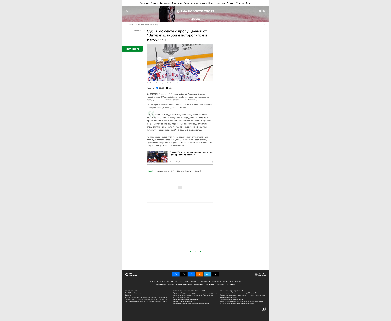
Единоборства (205, 281)
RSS (227, 284)
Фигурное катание (163, 281)
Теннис (225, 281)
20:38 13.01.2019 (131, 24)
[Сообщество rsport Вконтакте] (191, 274)
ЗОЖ (180, 281)
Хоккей (150, 171)
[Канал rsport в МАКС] (176, 274)
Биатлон (174, 281)
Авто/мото (194, 281)
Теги (231, 281)
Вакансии (128, 295)
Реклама (171, 284)
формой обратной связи (228, 297)
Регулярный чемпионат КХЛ (165, 171)
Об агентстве (209, 284)
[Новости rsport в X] (215, 274)
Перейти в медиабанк (173, 83)
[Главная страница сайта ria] (188, 11)
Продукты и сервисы (184, 284)
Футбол (152, 281)
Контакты (220, 284)
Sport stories (216, 281)
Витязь (197, 171)
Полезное (238, 281)
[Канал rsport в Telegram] (207, 274)
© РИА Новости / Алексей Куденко (156, 83)
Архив (232, 284)
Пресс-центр (198, 284)
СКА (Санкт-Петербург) (184, 171)
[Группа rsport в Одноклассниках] (199, 274)
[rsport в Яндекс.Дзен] (183, 274)
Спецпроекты (161, 284)
